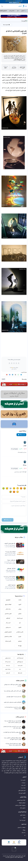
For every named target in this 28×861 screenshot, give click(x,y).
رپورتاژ (24, 830)
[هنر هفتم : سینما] (14, 561)
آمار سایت (23, 785)
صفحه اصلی (22, 815)
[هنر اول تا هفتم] (14, 586)
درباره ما (23, 783)
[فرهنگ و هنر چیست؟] (14, 553)
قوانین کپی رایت (22, 793)
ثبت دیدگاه (22, 435)
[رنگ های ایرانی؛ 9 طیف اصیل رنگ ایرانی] (14, 545)
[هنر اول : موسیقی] (14, 570)
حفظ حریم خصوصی (21, 800)
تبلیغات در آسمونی (21, 827)
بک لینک (23, 832)
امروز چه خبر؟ (22, 820)
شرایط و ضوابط (22, 803)
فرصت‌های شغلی (21, 790)
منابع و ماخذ (22, 808)
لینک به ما (23, 788)
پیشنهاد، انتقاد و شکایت (20, 805)
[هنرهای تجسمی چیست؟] (14, 578)
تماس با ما (23, 780)
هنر (18, 10)
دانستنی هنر (11, 10)
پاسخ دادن (15, 449)
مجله (24, 817)
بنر (24, 835)
